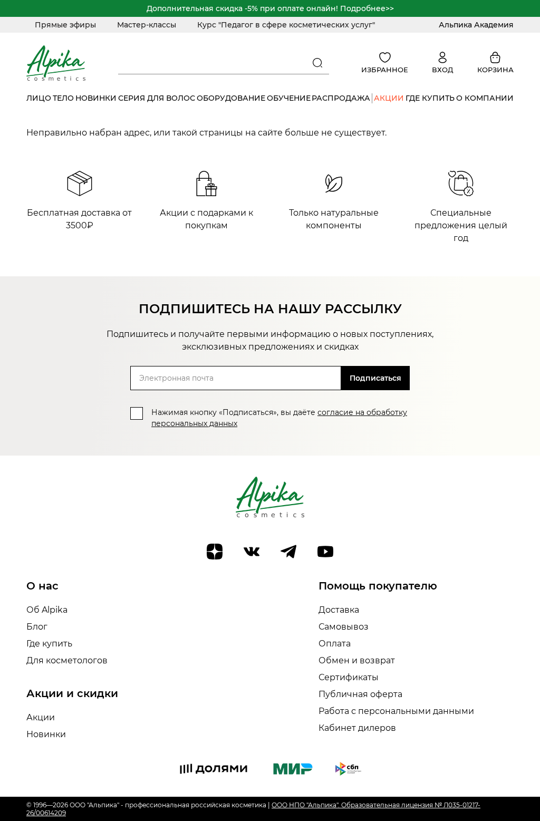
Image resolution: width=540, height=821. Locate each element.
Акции (389, 98)
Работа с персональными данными (396, 711)
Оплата (335, 644)
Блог (36, 627)
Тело (63, 98)
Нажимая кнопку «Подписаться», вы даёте (279, 418)
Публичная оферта (360, 694)
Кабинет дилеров (357, 728)
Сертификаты (349, 677)
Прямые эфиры (65, 25)
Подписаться (375, 378)
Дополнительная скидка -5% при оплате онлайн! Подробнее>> (270, 8)
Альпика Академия (476, 25)
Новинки (96, 98)
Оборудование (231, 98)
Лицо (38, 98)
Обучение (289, 98)
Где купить (430, 98)
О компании (485, 98)
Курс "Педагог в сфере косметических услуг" (286, 25)
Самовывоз (344, 627)
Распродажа (341, 98)
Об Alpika (47, 610)
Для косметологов (67, 660)
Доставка (339, 610)
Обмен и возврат (357, 660)
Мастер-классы (146, 25)
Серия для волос (156, 98)
